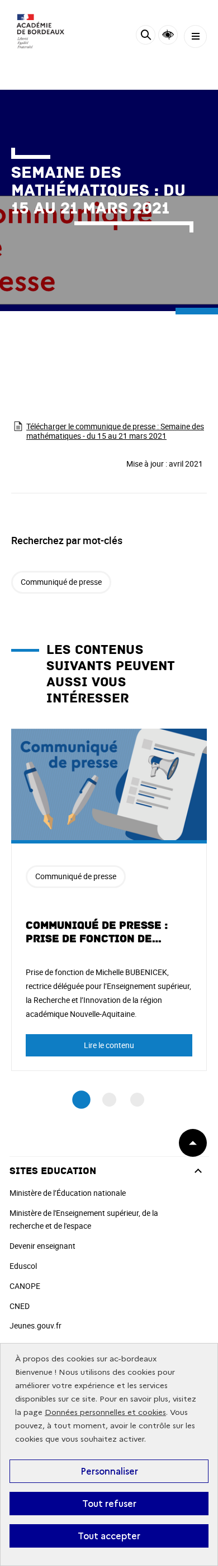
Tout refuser (109, 1503)
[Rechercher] (145, 36)
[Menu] (195, 36)
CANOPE (25, 1286)
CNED (20, 1306)
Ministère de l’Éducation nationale (68, 1192)
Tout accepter (109, 1536)
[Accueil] (42, 33)
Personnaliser (109, 1471)
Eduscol (23, 1265)
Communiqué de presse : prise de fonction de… (97, 932)
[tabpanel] (109, 900)
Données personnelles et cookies (105, 1412)
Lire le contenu (109, 1045)
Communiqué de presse (61, 581)
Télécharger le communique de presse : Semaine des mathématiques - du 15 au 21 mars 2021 (115, 431)
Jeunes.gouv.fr (35, 1325)
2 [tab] (109, 1100)
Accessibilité (168, 35)
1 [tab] (81, 1099)
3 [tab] (137, 1100)
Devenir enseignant (42, 1245)
